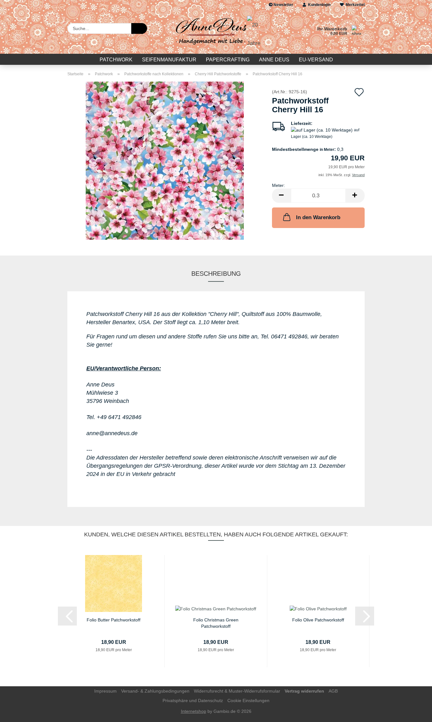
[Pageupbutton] (414, 712)
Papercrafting (228, 59)
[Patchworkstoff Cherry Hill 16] (165, 160)
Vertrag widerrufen (304, 691)
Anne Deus (274, 59)
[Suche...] (139, 28)
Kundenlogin (318, 5)
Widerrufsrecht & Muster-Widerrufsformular (237, 691)
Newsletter (283, 5)
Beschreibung (216, 273)
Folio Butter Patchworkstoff (113, 619)
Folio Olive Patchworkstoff (318, 619)
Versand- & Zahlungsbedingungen (155, 691)
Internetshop (193, 711)
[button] (281, 195)
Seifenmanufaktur (169, 59)
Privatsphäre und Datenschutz (193, 700)
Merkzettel (354, 5)
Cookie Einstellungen (248, 700)
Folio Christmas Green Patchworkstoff (215, 622)
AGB (333, 691)
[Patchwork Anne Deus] (216, 31)
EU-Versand (316, 59)
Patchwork (116, 59)
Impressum (105, 691)
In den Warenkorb (318, 217)
